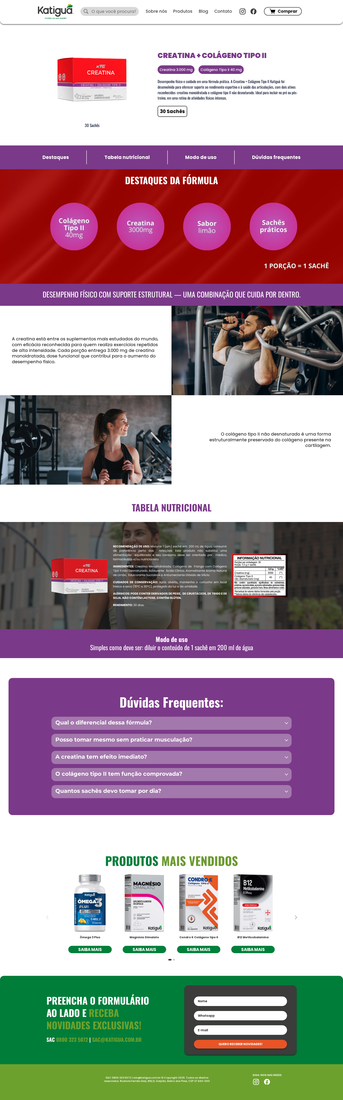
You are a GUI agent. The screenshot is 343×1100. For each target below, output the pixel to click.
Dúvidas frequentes (276, 157)
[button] (296, 917)
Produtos (182, 11)
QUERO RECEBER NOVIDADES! (240, 1044)
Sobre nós (156, 11)
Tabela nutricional (127, 157)
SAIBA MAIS (90, 949)
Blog (203, 11)
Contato (223, 11)
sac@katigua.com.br (117, 1039)
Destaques (55, 157)
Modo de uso (201, 157)
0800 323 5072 (72, 1039)
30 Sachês (172, 111)
